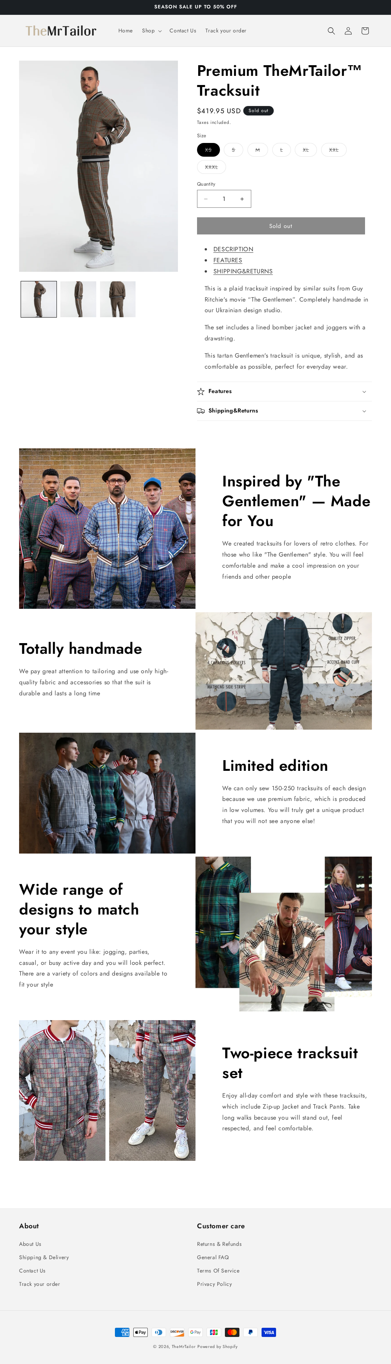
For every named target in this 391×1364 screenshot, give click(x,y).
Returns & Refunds (219, 1244)
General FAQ (213, 1257)
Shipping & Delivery (44, 1257)
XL (310, 151)
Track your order (39, 1284)
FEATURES (227, 260)
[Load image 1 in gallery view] (39, 299)
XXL (338, 151)
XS (212, 151)
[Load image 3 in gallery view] (118, 299)
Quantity (206, 184)
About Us (30, 1244)
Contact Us (32, 1270)
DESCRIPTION (233, 249)
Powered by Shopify (217, 1346)
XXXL (215, 168)
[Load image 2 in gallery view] (78, 299)
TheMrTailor (184, 1346)
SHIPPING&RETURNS (243, 271)
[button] (151, 30)
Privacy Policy (214, 1284)
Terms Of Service (218, 1270)
